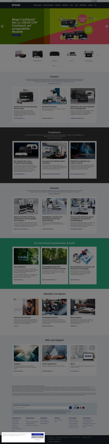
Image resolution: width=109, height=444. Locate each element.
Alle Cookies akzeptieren (37, 434)
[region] (23, 437)
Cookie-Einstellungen (37, 439)
